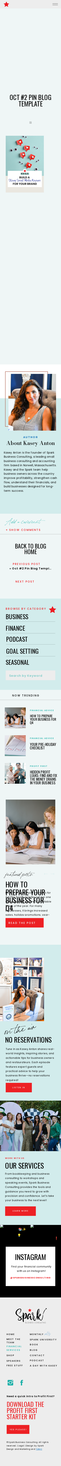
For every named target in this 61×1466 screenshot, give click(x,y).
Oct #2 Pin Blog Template (33, 568)
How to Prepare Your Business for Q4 (43, 719)
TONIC (39, 1449)
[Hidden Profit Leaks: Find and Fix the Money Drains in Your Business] (15, 773)
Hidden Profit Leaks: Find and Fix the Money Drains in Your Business (43, 777)
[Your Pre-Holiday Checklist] (15, 745)
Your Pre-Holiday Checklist (43, 746)
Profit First (39, 766)
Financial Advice (42, 710)
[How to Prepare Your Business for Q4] (15, 717)
